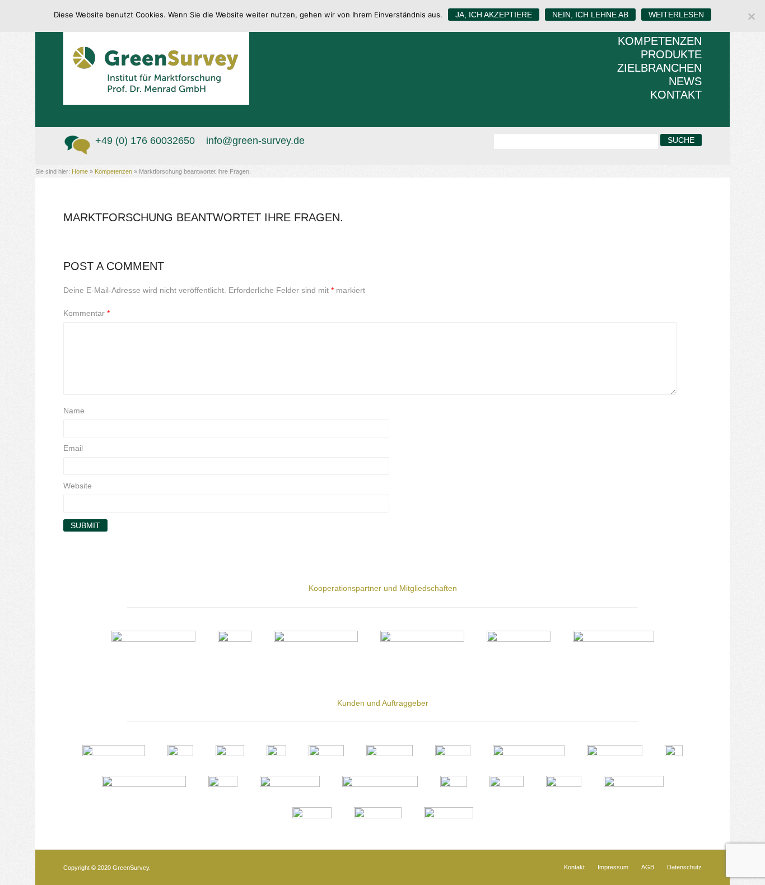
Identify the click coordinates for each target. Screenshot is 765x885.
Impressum (613, 867)
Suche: (479, 140)
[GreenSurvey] (164, 52)
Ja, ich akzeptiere (493, 14)
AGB (647, 867)
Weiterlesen (676, 14)
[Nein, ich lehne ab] (751, 16)
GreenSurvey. (132, 867)
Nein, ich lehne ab (590, 14)
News (685, 81)
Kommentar (86, 313)
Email (73, 448)
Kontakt (676, 95)
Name (74, 410)
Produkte (671, 54)
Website (77, 485)
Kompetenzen (660, 41)
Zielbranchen (659, 68)
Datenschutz (684, 867)
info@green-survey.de (255, 140)
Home (80, 171)
